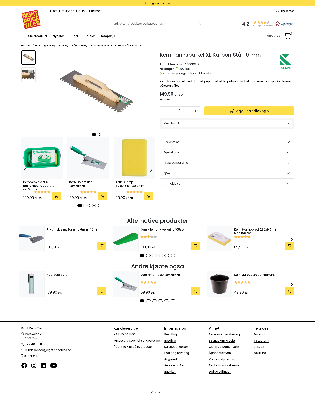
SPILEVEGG (68, 11)
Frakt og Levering (176, 353)
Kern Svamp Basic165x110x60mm (130, 184)
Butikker (89, 36)
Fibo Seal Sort (56, 274)
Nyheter (58, 36)
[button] (266, 24)
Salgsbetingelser (176, 347)
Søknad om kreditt (222, 340)
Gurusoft (157, 392)
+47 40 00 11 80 (35, 344)
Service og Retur (176, 365)
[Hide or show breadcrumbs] (140, 45)
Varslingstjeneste (221, 359)
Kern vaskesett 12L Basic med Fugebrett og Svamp (38, 185)
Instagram (261, 340)
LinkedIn (259, 347)
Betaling (170, 340)
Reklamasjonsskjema (224, 365)
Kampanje (107, 36)
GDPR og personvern (224, 347)
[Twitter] (24, 366)
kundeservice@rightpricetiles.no (48, 350)
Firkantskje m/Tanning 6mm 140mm (72, 229)
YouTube (260, 353)
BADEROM (95, 11)
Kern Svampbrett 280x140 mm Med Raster (256, 231)
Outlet (73, 36)
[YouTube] (53, 366)
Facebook (261, 334)
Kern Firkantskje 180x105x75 (80, 184)
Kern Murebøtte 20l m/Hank (254, 274)
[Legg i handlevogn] (56, 196)
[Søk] (199, 23)
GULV (82, 11)
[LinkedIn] (43, 366)
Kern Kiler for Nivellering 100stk (162, 229)
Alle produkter (36, 36)
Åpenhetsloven (220, 353)
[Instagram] (33, 366)
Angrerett (171, 359)
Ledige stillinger (220, 371)
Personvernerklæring (224, 334)
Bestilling (170, 334)
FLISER (54, 11)
